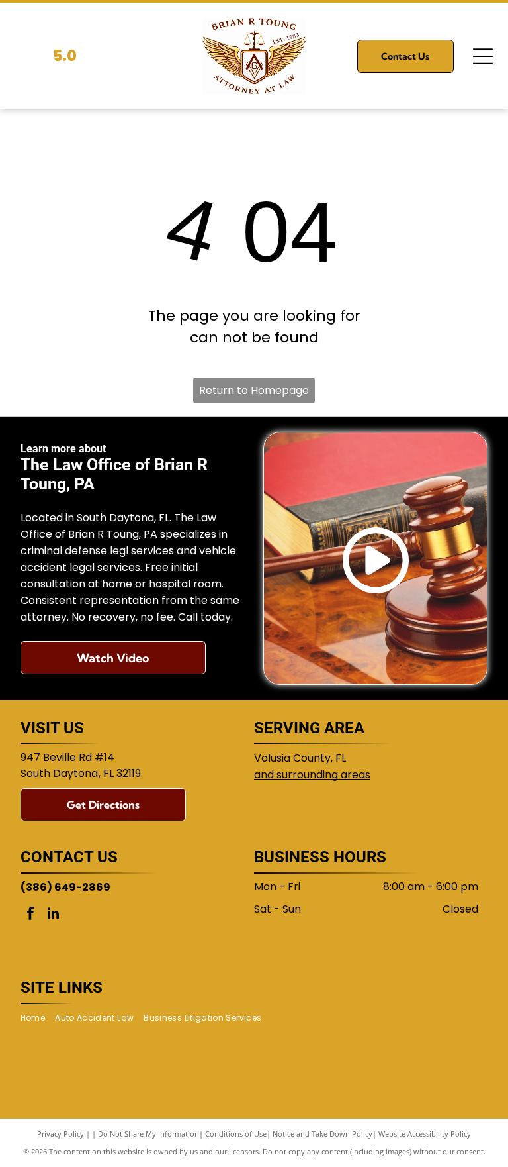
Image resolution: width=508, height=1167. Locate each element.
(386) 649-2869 (65, 887)
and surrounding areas (312, 774)
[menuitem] (38, 1018)
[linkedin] (54, 915)
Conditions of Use (236, 1134)
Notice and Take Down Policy (322, 1134)
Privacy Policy (60, 1134)
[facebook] (30, 915)
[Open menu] (483, 56)
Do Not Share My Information (148, 1134)
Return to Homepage (254, 390)
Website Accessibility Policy (424, 1134)
